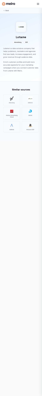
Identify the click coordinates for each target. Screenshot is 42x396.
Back (7, 10)
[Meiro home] (13, 4)
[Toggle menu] (38, 4)
